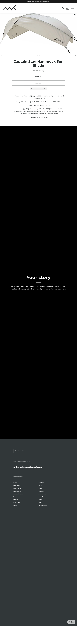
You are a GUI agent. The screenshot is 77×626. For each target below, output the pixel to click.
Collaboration (42, 505)
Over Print (16, 485)
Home (15, 482)
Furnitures (16, 502)
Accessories (42, 494)
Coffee (15, 505)
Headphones (17, 491)
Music (40, 488)
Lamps (40, 502)
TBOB (40, 485)
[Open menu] (72, 8)
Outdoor (15, 499)
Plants (40, 499)
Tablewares (16, 497)
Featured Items (18, 494)
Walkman (41, 491)
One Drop (41, 482)
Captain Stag (39, 71)
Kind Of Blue (17, 488)
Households (42, 497)
